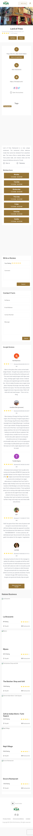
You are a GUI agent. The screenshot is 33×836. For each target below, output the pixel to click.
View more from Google (16, 586)
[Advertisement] (16, 240)
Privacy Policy (7, 818)
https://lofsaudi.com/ (16, 81)
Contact (28, 818)
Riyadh (7, 626)
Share (21, 38)
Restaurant (7, 106)
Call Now (12, 38)
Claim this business (17, 92)
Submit (23, 284)
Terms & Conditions (18, 818)
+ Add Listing (22, 3)
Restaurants (26, 626)
